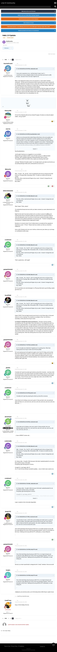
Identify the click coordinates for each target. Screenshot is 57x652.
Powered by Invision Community (28, 649)
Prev (6, 59)
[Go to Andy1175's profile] (8, 516)
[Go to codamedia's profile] (8, 446)
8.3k (8, 250)
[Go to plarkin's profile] (8, 372)
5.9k (8, 201)
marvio (8, 129)
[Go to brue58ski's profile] (8, 300)
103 (8, 179)
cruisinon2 (8, 239)
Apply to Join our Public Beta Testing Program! (28, 15)
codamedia (32, 68)
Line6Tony (19, 596)
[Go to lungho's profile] (8, 575)
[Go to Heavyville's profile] (8, 115)
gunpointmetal (8, 269)
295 (8, 580)
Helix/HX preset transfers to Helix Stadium (28, 19)
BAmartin (10, 41)
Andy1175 (8, 511)
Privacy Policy (14, 646)
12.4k (8, 429)
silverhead (8, 416)
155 (8, 522)
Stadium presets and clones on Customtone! (28, 30)
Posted (20, 65)
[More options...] (17, 63)
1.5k (8, 612)
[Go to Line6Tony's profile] (8, 605)
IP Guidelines (21, 646)
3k (8, 305)
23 (8, 139)
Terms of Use (7, 646)
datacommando (8, 190)
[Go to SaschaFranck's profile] (8, 68)
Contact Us (42, 646)
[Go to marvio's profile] (8, 134)
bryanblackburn (33, 134)
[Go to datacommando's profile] (8, 195)
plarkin (8, 367)
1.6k (8, 279)
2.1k (8, 73)
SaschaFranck (8, 63)
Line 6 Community (8, 3)
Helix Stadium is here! (28, 22)
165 (8, 120)
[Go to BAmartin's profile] (3, 42)
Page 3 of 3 (18, 59)
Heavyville (8, 110)
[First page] (3, 60)
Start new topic (51, 54)
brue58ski (8, 295)
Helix (18, 42)
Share (5, 45)
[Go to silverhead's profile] (8, 421)
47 (8, 378)
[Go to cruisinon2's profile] (8, 244)
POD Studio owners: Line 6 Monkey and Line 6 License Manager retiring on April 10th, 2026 (28, 26)
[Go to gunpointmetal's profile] (8, 274)
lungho (8, 570)
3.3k (8, 451)
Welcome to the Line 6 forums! (28, 11)
